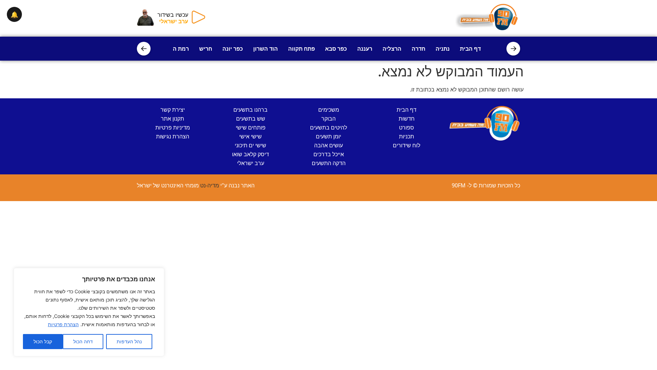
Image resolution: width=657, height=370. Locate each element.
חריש (205, 48)
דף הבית (470, 48)
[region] (89, 312)
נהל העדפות (129, 341)
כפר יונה (232, 48)
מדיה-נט (209, 185)
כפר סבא (336, 48)
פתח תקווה (301, 48)
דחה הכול (83, 341)
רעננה (364, 48)
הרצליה (392, 48)
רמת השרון (175, 48)
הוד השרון (265, 48)
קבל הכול (43, 341)
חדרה (418, 48)
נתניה (443, 48)
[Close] (157, 274)
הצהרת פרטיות (63, 324)
